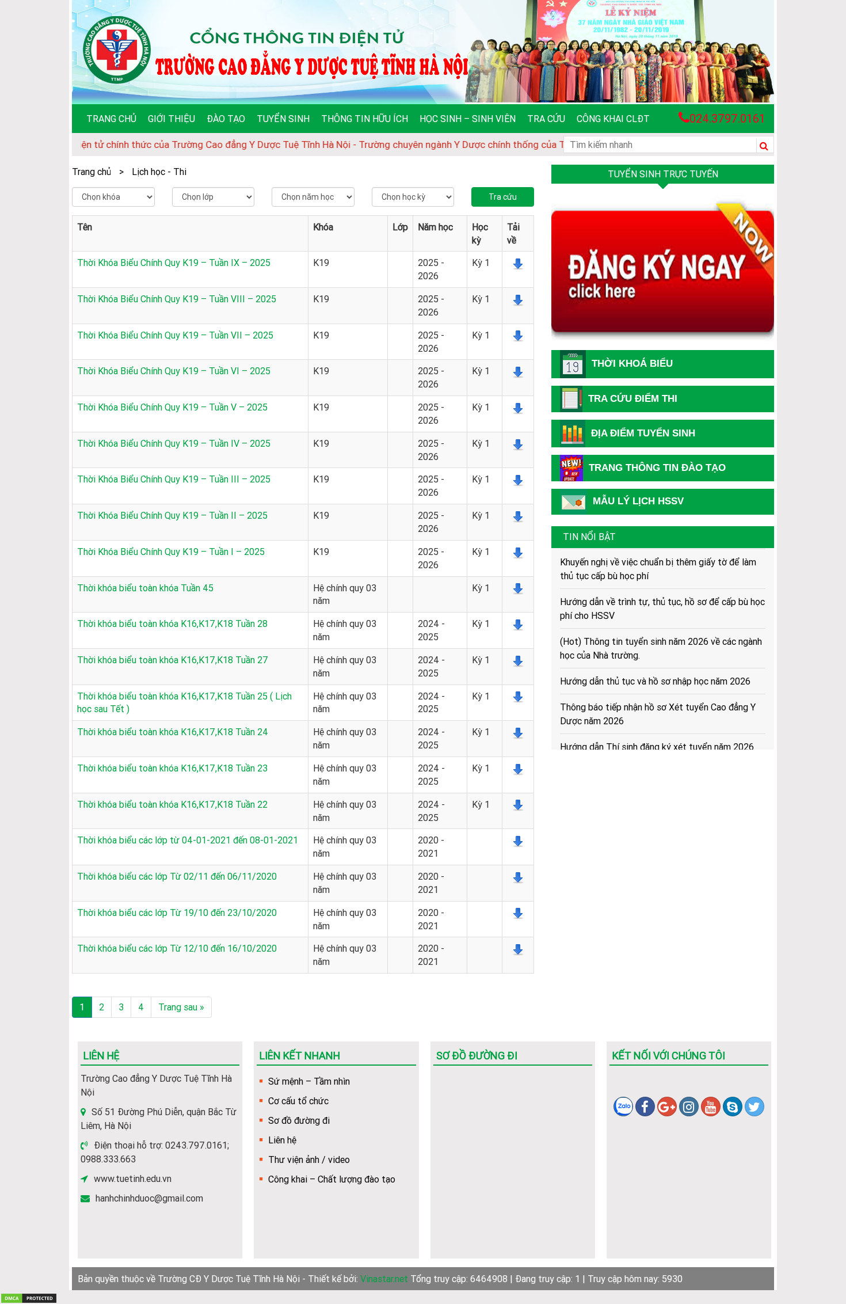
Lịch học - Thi (159, 171)
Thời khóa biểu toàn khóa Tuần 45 (145, 588)
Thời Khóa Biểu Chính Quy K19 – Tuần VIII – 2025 (176, 299)
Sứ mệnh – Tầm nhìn (309, 1081)
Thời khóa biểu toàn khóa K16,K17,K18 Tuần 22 (172, 804)
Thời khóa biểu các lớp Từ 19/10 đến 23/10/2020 (177, 912)
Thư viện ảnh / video (309, 1159)
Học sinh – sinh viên (468, 118)
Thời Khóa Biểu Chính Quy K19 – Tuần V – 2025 (172, 407)
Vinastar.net (384, 1278)
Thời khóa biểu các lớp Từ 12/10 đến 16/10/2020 (177, 948)
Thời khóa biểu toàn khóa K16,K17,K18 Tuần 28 (172, 623)
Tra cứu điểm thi (632, 398)
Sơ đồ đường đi (299, 1120)
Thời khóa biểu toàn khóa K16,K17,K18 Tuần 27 (172, 660)
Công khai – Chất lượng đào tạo (331, 1179)
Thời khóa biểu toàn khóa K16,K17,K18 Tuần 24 (172, 731)
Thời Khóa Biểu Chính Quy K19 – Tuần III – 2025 (173, 479)
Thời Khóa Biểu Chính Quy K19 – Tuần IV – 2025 (173, 443)
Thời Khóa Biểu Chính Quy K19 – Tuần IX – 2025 (173, 262)
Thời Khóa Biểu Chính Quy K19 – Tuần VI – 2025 (173, 371)
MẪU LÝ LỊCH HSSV (638, 501)
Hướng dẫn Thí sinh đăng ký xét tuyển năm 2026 (657, 733)
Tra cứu (546, 118)
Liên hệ (282, 1140)
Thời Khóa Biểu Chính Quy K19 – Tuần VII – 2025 (175, 335)
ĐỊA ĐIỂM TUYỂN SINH (643, 433)
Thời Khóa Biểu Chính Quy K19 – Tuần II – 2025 (172, 515)
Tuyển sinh (283, 118)
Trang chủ (111, 118)
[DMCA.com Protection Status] (29, 1297)
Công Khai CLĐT (613, 118)
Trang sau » (181, 1007)
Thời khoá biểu (632, 363)
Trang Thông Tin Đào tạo (657, 467)
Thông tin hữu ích (364, 118)
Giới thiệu (171, 118)
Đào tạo (226, 118)
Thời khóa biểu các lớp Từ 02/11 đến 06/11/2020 (177, 876)
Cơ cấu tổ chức (298, 1101)
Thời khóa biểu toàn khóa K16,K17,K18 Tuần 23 (172, 768)
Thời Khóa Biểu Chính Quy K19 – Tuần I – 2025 (171, 551)
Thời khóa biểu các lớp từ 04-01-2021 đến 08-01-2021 (187, 840)
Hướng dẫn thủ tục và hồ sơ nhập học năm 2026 (655, 667)
